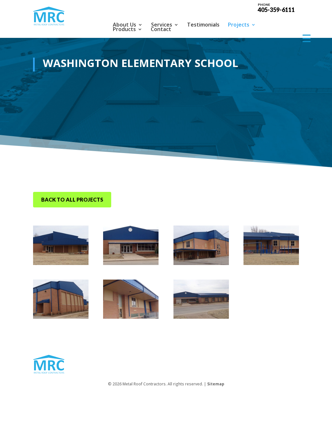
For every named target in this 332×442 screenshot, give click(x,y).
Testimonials (203, 24)
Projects (238, 24)
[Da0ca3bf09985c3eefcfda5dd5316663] (201, 317)
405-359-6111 (276, 7)
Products (124, 29)
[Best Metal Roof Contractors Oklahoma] (61, 263)
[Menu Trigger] (306, 38)
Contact (161, 29)
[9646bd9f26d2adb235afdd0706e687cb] (201, 263)
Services (161, 24)
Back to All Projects (72, 199)
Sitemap (215, 384)
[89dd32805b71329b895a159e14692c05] (131, 263)
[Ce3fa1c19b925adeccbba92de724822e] (131, 317)
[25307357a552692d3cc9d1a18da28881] (271, 263)
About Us (124, 24)
